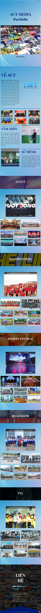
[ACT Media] (20, 1)
